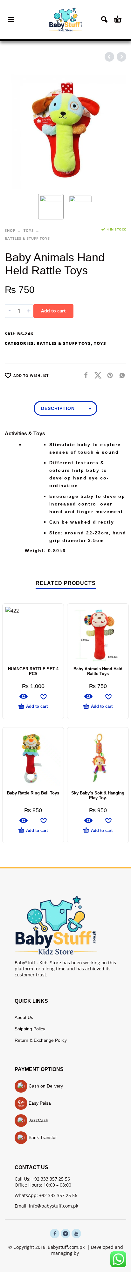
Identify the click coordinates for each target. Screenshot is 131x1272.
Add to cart (53, 311)
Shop (10, 230)
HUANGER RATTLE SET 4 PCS (33, 671)
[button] (11, 19)
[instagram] (65, 1233)
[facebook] (54, 1233)
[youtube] (76, 1233)
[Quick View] (23, 696)
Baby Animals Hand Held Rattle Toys (97, 671)
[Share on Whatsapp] (120, 374)
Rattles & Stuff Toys (27, 238)
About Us (24, 1017)
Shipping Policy (30, 1028)
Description (58, 408)
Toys (29, 230)
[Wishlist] (43, 696)
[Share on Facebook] (84, 374)
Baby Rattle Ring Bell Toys (33, 793)
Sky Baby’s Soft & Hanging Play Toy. (97, 795)
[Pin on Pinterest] (108, 374)
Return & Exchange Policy (41, 1040)
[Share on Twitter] (96, 374)
